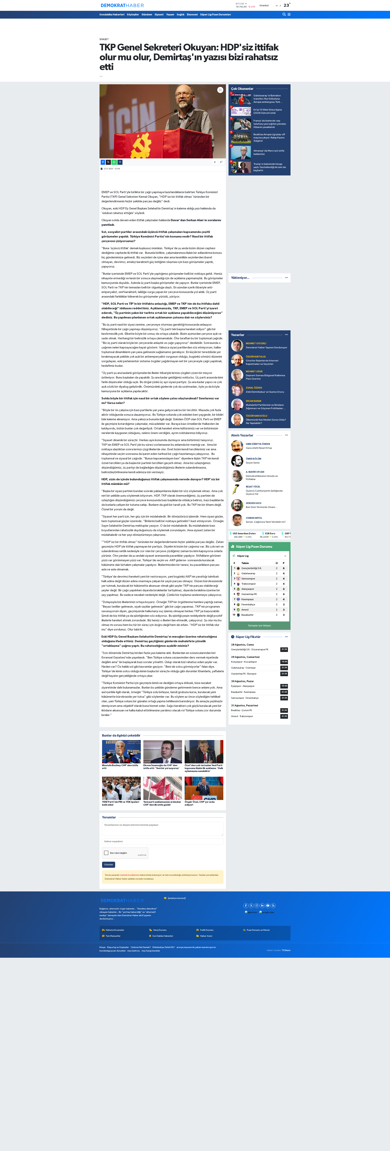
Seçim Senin (253, 463)
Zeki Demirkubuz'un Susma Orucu (265, 392)
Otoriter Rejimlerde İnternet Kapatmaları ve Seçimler (262, 362)
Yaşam (170, 14)
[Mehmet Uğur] (237, 375)
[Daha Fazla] (119, 162)
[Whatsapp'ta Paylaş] (114, 162)
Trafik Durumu (206, 930)
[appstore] (251, 912)
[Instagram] (256, 905)
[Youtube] (267, 905)
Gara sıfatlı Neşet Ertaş (259, 448)
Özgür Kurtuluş (256, 357)
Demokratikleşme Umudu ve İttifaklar (262, 478)
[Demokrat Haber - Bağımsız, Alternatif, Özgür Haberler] (122, 5)
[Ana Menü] (288, 14)
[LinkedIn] (262, 905)
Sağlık (180, 14)
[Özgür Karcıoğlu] (237, 419)
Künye (102, 947)
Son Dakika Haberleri (162, 936)
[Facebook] (245, 905)
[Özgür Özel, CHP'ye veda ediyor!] (204, 788)
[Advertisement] (259, 223)
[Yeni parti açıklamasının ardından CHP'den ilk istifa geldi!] (162, 788)
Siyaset (159, 14)
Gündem (147, 14)
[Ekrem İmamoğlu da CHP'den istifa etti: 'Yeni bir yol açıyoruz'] (162, 751)
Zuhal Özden (254, 388)
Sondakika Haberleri (111, 14)
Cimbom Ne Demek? (141, 947)
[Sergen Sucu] (237, 505)
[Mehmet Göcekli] (237, 345)
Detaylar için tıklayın (259, 625)
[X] (251, 905)
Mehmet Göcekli (256, 343)
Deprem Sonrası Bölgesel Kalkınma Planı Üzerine (265, 377)
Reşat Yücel (253, 487)
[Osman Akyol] (237, 520)
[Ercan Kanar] (237, 404)
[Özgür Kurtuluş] (237, 360)
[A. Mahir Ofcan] (237, 475)
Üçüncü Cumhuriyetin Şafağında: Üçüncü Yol (264, 492)
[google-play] (267, 912)
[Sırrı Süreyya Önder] (237, 446)
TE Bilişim (286, 950)
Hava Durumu (160, 930)
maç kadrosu (133, 951)
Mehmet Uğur (254, 371)
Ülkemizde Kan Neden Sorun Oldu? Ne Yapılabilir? (266, 421)
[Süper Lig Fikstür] (286, 637)
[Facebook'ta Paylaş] (103, 162)
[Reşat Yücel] (237, 490)
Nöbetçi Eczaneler (115, 930)
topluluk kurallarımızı (130, 875)
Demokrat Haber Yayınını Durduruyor (266, 347)
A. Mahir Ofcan (255, 472)
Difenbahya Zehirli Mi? (163, 947)
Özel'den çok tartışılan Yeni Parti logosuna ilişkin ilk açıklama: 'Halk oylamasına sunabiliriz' (204, 768)
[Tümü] (286, 278)
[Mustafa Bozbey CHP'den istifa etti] (121, 751)
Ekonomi (192, 14)
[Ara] (284, 14)
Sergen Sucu (253, 503)
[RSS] (273, 905)
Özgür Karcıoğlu (256, 416)
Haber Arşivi (206, 936)
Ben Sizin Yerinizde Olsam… (262, 507)
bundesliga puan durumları (112, 951)
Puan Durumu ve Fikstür (258, 930)
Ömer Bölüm (253, 459)
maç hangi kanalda (151, 951)
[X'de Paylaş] (108, 162)
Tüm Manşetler (113, 936)
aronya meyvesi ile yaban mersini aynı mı (196, 947)
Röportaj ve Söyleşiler (118, 947)
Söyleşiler (133, 14)
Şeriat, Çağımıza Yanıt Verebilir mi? (266, 522)
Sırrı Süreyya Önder (258, 444)
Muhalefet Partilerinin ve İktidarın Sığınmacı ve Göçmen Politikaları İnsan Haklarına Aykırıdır (265, 407)
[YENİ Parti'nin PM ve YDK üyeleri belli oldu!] (121, 788)
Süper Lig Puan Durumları (215, 14)
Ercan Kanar (253, 401)
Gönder (108, 864)
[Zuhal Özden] (237, 390)
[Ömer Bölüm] (237, 461)
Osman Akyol (254, 518)
